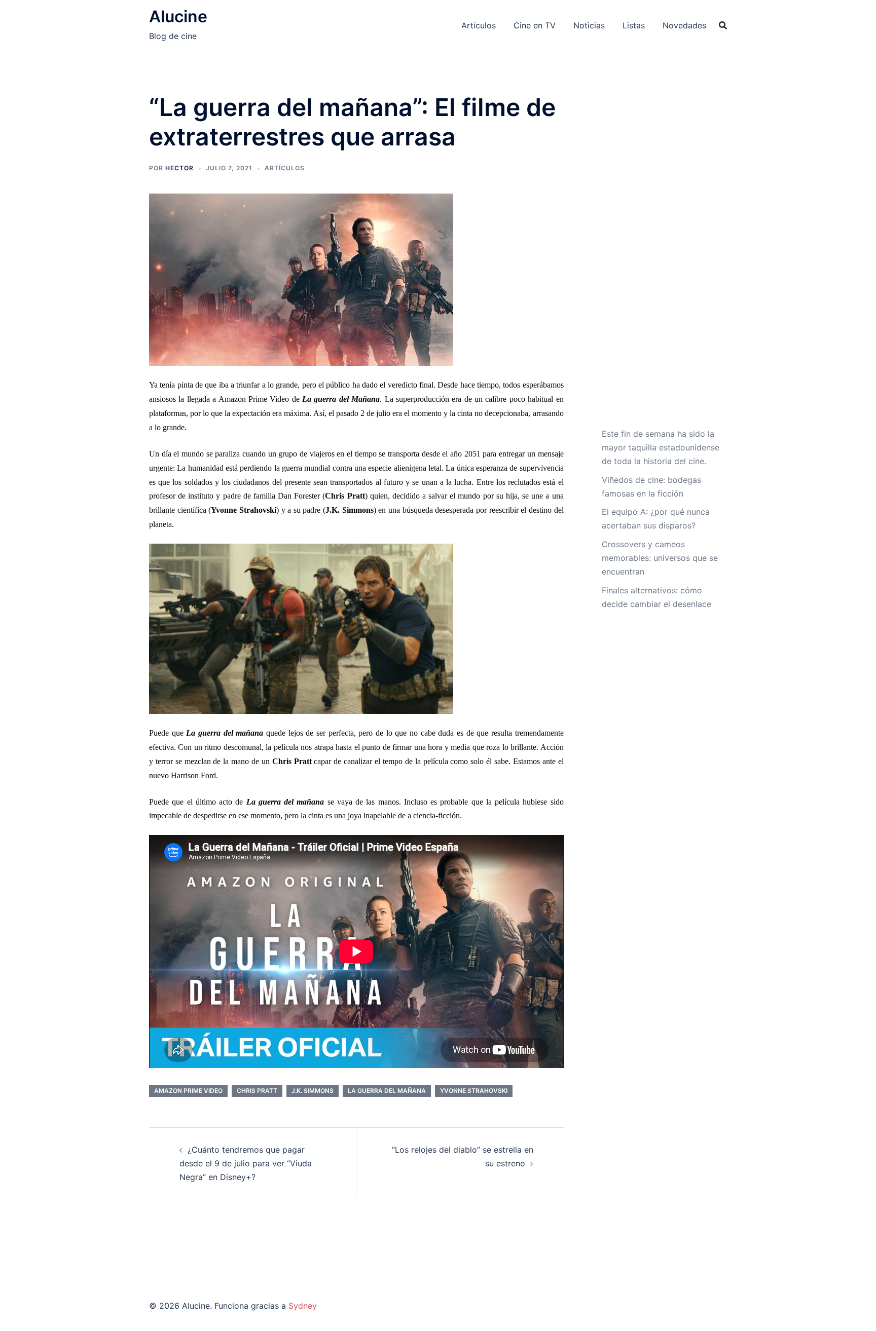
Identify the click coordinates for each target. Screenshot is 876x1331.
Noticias (589, 25)
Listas (634, 25)
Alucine (178, 16)
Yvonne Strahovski (473, 1090)
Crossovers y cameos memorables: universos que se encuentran (660, 558)
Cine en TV (535, 25)
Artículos (478, 25)
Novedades (684, 25)
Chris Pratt (257, 1090)
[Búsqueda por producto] (723, 25)
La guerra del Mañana (387, 1090)
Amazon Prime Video (188, 1090)
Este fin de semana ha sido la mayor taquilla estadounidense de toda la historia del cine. (660, 447)
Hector (179, 168)
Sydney (302, 1306)
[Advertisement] (661, 260)
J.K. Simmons (312, 1090)
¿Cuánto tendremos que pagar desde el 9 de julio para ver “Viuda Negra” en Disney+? (245, 1163)
